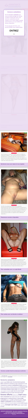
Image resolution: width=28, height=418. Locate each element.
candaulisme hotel (17, 385)
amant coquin (4, 382)
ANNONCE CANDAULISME (6, 411)
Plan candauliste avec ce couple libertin (11, 269)
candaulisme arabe (13, 383)
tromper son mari (11, 405)
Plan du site (14, 414)
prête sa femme (15, 400)
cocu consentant (21, 388)
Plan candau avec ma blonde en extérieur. (12, 314)
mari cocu (22, 395)
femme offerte (6, 395)
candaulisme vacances (6, 388)
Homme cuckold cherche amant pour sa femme (13, 371)
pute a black (22, 400)
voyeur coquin (20, 404)
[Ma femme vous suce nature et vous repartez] (14, 143)
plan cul (8, 400)
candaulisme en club (22, 383)
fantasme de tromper (9, 392)
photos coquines (17, 398)
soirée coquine (24, 403)
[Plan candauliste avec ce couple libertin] (14, 240)
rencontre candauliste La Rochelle (15, 403)
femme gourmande (19, 392)
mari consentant (5, 396)
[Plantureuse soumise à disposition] (14, 187)
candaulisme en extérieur (6, 385)
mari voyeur (12, 396)
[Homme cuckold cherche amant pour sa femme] (14, 339)
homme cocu (15, 394)
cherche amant (14, 388)
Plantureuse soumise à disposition (10, 217)
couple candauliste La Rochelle (22, 389)
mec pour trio (18, 396)
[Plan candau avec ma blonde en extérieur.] (14, 289)
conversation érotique (6, 389)
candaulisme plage (23, 386)
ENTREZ (14, 31)
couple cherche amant (15, 391)
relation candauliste (6, 401)
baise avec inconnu (12, 382)
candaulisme (6, 383)
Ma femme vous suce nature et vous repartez (12, 164)
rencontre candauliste (16, 401)
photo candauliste (9, 398)
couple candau (14, 389)
